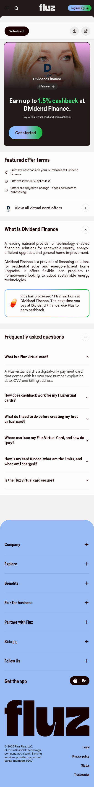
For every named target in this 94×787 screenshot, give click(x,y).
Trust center (81, 774)
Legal (86, 747)
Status (85, 765)
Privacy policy (81, 756)
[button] (47, 68)
